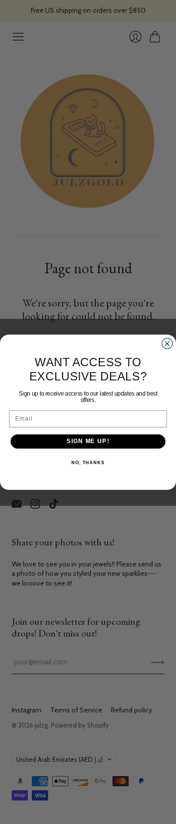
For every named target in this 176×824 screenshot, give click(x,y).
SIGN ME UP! (87, 441)
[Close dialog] (167, 343)
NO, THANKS (88, 462)
